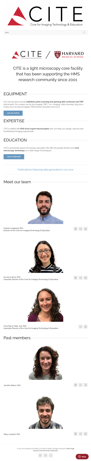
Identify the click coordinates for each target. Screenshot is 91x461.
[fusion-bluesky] (75, 229)
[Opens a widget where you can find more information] (82, 457)
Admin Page (70, 448)
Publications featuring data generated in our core (45, 169)
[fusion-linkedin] (85, 229)
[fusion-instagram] (85, 385)
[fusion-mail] (80, 229)
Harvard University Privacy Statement (45, 451)
